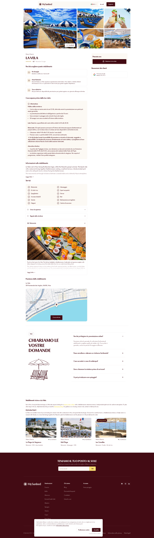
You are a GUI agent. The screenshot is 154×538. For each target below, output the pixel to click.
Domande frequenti (69, 491)
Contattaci (67, 495)
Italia (46, 491)
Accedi (102, 4)
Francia (32, 54)
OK (92, 469)
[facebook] (121, 483)
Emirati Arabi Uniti (50, 499)
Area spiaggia (87, 487)
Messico (47, 503)
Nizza (27, 54)
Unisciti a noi (67, 499)
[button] (50, 28)
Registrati (110, 4)
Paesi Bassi (48, 519)
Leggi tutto (30, 272)
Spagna (47, 507)
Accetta (96, 530)
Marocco (47, 495)
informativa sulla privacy (62, 525)
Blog (65, 487)
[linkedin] (129, 483)
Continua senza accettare (95, 533)
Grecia (47, 511)
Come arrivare (56, 317)
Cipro (46, 515)
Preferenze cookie (83, 530)
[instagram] (125, 483)
